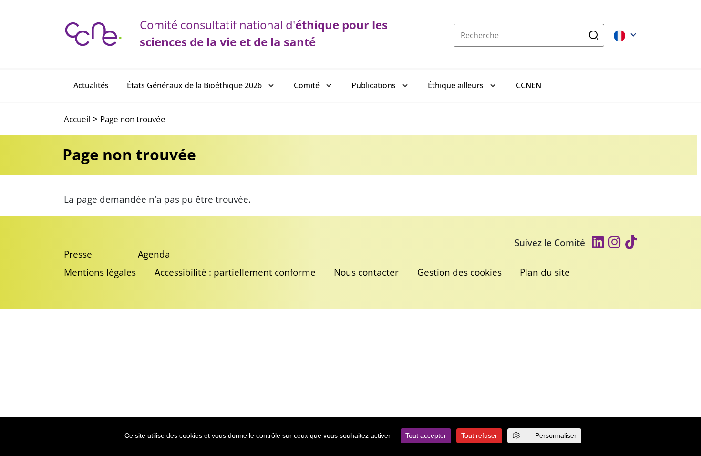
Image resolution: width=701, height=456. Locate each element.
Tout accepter (425, 435)
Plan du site (545, 272)
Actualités (91, 85)
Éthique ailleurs (456, 85)
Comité (307, 85)
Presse (78, 254)
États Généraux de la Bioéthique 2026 (194, 85)
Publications (373, 85)
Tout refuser (479, 435)
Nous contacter (366, 272)
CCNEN (528, 85)
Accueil (77, 119)
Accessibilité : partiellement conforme (235, 272)
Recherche (594, 35)
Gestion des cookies (459, 272)
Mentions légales (100, 272)
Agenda (154, 254)
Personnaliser (556, 435)
